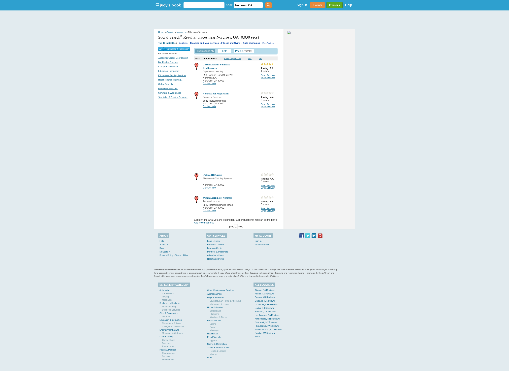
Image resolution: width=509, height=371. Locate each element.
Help (348, 5)
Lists (224, 51)
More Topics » (268, 43)
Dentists (183, 43)
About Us (163, 244)
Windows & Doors (218, 317)
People (239, 51)
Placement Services (168, 88)
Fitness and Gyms (230, 43)
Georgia (170, 32)
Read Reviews (268, 75)
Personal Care (214, 320)
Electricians (215, 311)
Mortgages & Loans (219, 304)
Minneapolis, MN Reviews (267, 319)
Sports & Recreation (217, 344)
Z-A (260, 58)
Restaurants (168, 346)
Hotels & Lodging (218, 351)
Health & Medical (167, 350)
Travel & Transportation (218, 347)
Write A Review (262, 244)
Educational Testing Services (172, 75)
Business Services (171, 310)
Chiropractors (168, 353)
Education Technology (169, 71)
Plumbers (214, 314)
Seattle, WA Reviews (265, 333)
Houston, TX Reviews (265, 311)
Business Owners (215, 244)
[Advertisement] (254, 20)
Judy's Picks (210, 58)
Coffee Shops (168, 340)
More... (210, 357)
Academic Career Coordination (173, 58)
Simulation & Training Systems (172, 97)
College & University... (168, 66)
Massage (214, 330)
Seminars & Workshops (169, 93)
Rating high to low (232, 58)
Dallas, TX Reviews (264, 308)
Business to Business (169, 303)
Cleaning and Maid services (204, 43)
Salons (213, 324)
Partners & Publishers (217, 252)
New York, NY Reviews (266, 322)
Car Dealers (168, 293)
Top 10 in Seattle (167, 43)
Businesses (203, 51)
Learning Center (215, 248)
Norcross (181, 32)
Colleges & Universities (173, 326)
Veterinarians (168, 359)
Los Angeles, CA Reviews (267, 315)
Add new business (204, 222)
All (160, 49)
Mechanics (167, 300)
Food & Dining (166, 336)
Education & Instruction (178, 49)
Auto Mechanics (251, 43)
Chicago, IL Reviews (265, 301)
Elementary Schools (171, 323)
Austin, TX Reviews (264, 293)
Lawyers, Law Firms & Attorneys (225, 301)
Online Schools (165, 84)
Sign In (258, 241)
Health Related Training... (170, 80)
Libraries (166, 316)
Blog (161, 248)
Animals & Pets (214, 294)
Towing (165, 296)
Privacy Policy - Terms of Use (173, 255)
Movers (213, 354)
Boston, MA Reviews (265, 297)
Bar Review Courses (168, 62)
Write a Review (268, 77)
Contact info (209, 83)
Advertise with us (215, 255)
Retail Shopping (214, 337)
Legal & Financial (215, 297)
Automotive (164, 290)
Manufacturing (169, 306)
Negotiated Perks (215, 259)
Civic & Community (168, 313)
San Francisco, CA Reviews (268, 329)
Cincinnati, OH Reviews (266, 304)
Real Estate (212, 333)
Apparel (213, 340)
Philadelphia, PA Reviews (267, 326)
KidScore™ (164, 252)
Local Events (213, 241)
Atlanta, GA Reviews (265, 290)
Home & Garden (215, 307)
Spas (212, 327)
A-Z (250, 58)
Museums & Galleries (172, 333)
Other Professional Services (220, 290)
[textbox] (204, 5)
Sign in (302, 5)
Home (161, 32)
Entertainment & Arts (169, 330)
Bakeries (166, 343)
